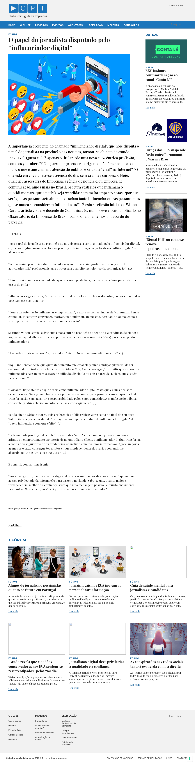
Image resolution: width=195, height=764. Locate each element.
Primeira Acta (14, 730)
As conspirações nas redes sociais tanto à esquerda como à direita (156, 664)
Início (12, 25)
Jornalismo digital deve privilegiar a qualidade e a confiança (96, 664)
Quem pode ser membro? (42, 726)
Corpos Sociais (15, 735)
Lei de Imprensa (70, 737)
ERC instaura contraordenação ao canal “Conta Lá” (161, 75)
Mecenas (113, 25)
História (12, 725)
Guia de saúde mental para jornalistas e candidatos (151, 587)
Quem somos (14, 721)
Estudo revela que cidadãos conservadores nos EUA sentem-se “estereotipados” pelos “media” (35, 666)
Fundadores (41, 721)
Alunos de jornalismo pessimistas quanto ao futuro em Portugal (34, 587)
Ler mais (150, 107)
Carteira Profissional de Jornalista (69, 723)
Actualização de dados (42, 738)
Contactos (131, 25)
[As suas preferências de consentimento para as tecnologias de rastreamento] (190, 759)
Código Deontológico (68, 731)
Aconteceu (75, 25)
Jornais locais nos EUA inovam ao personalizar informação (95, 587)
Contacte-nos (176, 5)
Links (169, 758)
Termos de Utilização (150, 758)
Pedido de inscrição (44, 732)
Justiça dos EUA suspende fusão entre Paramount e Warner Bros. (165, 154)
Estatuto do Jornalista (67, 743)
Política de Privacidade (120, 758)
